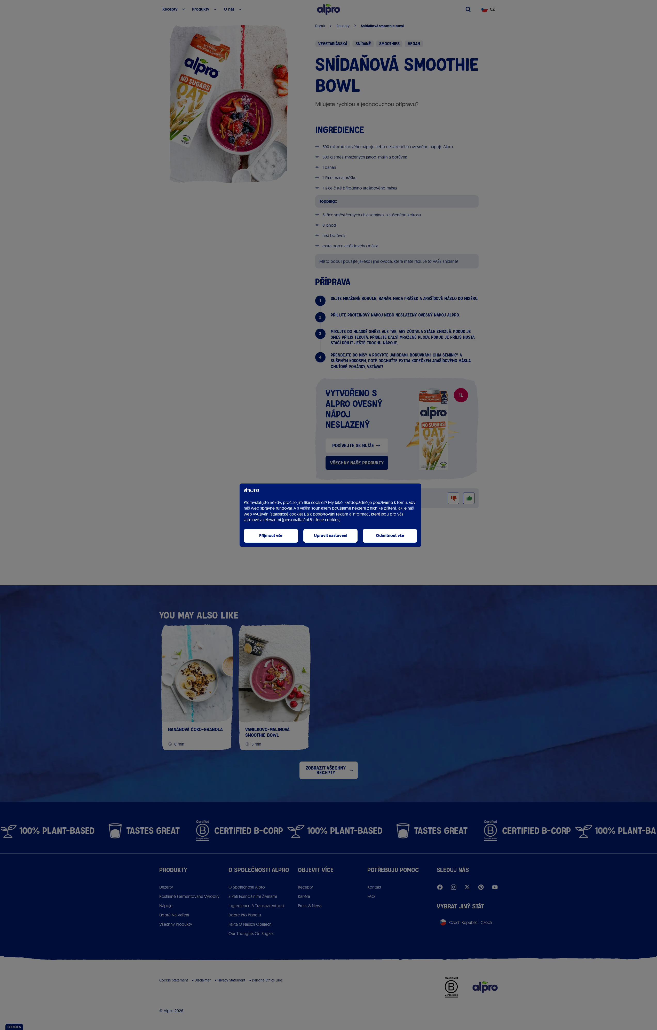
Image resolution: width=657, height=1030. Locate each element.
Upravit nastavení (330, 535)
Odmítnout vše (390, 535)
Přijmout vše (270, 535)
